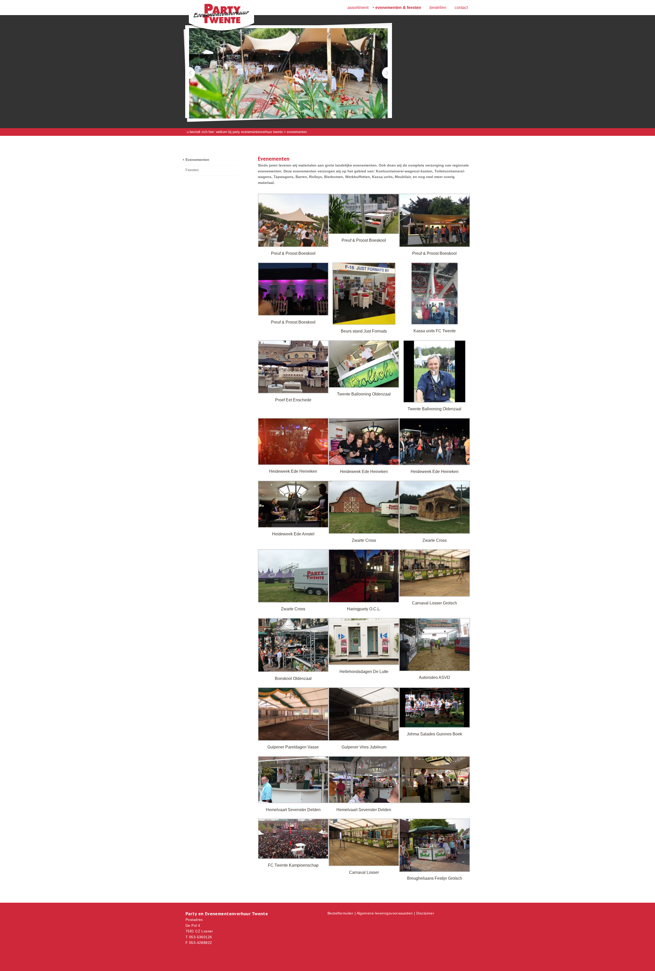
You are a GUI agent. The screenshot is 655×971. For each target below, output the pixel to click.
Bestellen (438, 7)
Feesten (192, 170)
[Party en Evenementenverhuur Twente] (213, 14)
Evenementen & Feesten (398, 7)
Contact (461, 7)
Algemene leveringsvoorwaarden (385, 913)
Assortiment (357, 7)
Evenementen (197, 160)
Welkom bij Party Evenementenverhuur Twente (249, 132)
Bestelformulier (340, 913)
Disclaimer (425, 913)
